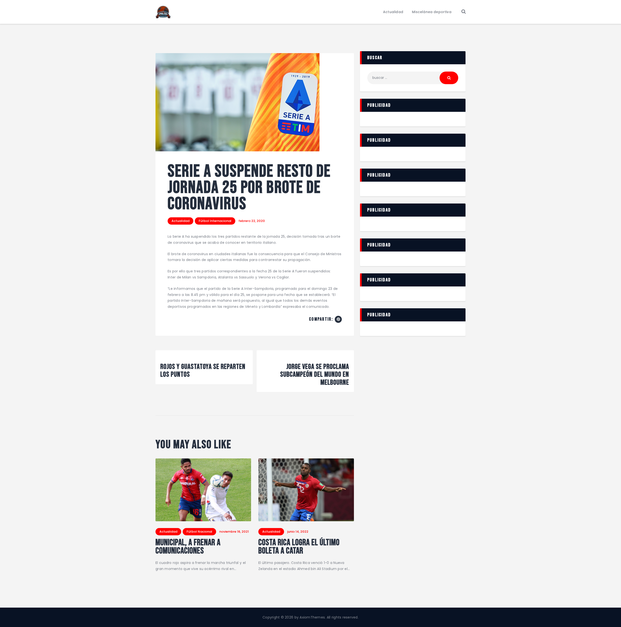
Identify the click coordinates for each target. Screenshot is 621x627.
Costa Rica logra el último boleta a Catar (299, 547)
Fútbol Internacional (215, 221)
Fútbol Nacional (199, 531)
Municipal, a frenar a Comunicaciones (188, 547)
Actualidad (180, 221)
